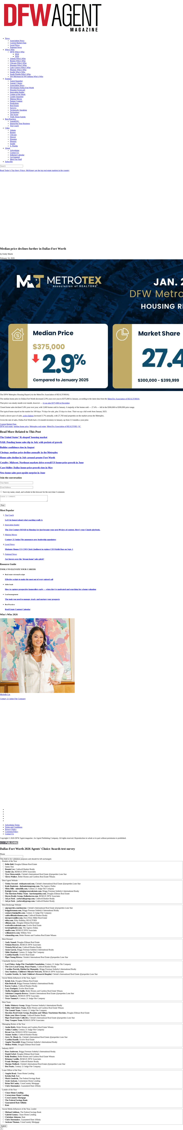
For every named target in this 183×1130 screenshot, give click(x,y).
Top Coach (14, 126)
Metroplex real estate (38, 426)
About (7, 148)
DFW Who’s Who (17, 52)
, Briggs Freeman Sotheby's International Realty (42, 891)
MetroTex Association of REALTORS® (123, 399)
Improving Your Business (20, 123)
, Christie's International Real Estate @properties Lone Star (36, 874)
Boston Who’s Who (18, 61)
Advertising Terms (12, 825)
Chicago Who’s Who (18, 63)
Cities (7, 128)
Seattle (12, 144)
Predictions (14, 103)
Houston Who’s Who (18, 65)
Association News (17, 41)
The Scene (14, 114)
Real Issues (14, 106)
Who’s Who (9, 50)
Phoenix (13, 141)
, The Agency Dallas (30, 886)
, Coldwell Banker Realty (20, 869)
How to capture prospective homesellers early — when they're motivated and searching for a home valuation (50, 589)
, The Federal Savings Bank (22, 1078)
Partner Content (16, 101)
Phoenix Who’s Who (18, 70)
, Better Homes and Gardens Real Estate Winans (30, 877)
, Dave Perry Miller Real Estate (26, 918)
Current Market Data (18, 43)
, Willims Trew (18, 933)
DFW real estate (6, 426)
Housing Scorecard (17, 90)
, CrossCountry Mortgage (22, 1083)
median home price (21, 426)
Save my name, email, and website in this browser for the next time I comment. (34, 492)
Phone (2, 854)
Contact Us (14, 153)
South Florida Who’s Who (20, 74)
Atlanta (13, 130)
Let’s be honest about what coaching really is (24, 520)
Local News (15, 45)
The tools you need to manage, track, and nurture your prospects (32, 599)
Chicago (13, 135)
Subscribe (9, 162)
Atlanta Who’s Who (18, 58)
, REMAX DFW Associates (20, 872)
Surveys (13, 108)
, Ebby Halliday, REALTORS (21, 920)
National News (16, 47)
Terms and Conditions (13, 827)
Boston (13, 132)
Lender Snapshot (16, 97)
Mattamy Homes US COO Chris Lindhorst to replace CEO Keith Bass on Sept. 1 (39, 549)
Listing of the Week (17, 94)
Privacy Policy (10, 829)
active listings (28, 416)
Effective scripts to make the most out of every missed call (29, 579)
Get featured (15, 157)
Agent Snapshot (16, 81)
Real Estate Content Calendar (17, 609)
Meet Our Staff (16, 159)
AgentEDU (14, 121)
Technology (14, 112)
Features (8, 79)
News (7, 38)
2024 (17, 54)
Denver (13, 137)
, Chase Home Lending (19, 1073)
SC (79, 426)
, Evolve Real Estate (23, 925)
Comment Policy (11, 832)
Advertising (14, 150)
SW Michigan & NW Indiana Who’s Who (26, 76)
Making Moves (16, 99)
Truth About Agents (18, 117)
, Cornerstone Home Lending (22, 1081)
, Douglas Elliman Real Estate (21, 864)
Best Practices (10, 119)
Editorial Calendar (17, 155)
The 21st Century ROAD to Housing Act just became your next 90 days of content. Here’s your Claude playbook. (52, 530)
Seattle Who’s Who (17, 72)
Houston (13, 139)
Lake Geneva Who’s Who (20, 67)
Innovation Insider (17, 92)
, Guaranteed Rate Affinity (23, 1086)
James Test (9, 867)
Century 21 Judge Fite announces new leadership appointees (30, 539)
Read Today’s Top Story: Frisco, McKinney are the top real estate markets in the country (34, 170)
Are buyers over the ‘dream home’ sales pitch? (24, 559)
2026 (17, 56)
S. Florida (14, 146)
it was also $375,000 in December (56, 403)
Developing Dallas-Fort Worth (22, 88)
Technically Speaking (18, 110)
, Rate (12, 1076)
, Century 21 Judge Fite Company (29, 889)
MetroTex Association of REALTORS (62, 426)
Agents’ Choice (16, 83)
